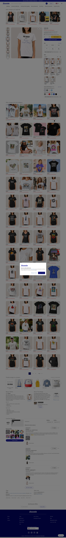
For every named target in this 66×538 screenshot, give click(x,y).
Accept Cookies (41, 272)
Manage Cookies (34, 272)
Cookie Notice (33, 269)
